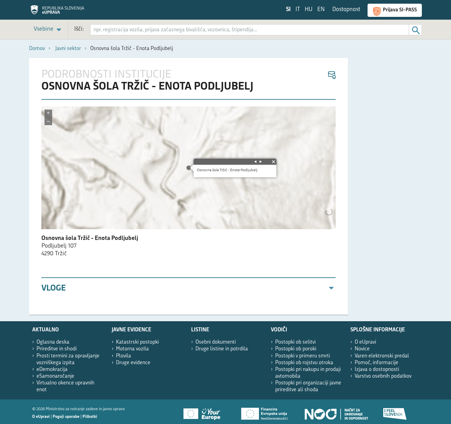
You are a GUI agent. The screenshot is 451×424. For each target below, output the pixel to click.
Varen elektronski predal (382, 356)
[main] (188, 186)
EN (321, 10)
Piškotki (90, 417)
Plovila (123, 356)
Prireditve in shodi (57, 349)
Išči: (79, 29)
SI (288, 10)
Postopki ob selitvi (295, 342)
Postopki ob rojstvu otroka (304, 362)
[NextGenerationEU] (264, 412)
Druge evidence (133, 362)
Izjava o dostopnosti (377, 369)
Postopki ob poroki (295, 349)
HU (309, 10)
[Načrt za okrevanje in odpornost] (336, 412)
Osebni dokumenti (215, 342)
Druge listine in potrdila (221, 349)
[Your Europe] (204, 412)
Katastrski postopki (137, 342)
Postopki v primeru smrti (302, 356)
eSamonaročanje (55, 376)
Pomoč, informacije (376, 362)
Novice (362, 349)
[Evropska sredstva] (395, 412)
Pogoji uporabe (66, 417)
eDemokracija (52, 369)
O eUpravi (365, 342)
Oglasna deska (53, 342)
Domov (37, 48)
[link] (48, 30)
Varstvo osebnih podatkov (383, 376)
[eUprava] (57, 11)
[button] (331, 75)
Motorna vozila (132, 349)
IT (297, 10)
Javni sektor (68, 48)
